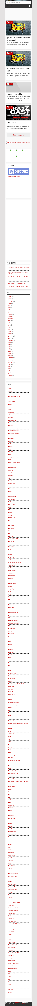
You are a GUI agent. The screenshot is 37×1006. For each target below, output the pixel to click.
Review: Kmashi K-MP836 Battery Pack (17, 283)
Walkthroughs (11, 960)
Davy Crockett (11, 504)
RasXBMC (10, 813)
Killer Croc (10, 641)
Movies (10, 699)
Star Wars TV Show (12, 876)
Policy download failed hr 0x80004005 (17, 784)
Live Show (10, 668)
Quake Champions (12, 799)
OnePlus (10, 736)
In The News (11, 625)
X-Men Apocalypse (12, 973)
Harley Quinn (11, 604)
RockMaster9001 (12, 834)
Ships (9, 847)
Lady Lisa (10, 649)
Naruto (9, 707)
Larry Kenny (11, 652)
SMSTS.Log (11, 857)
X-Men (9, 971)
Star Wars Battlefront (13, 873)
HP (9, 615)
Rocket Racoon (12, 831)
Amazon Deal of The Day (14, 396)
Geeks (9, 567)
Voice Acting (11, 955)
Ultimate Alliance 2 (12, 944)
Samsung (10, 836)
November (10, 336)
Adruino (10, 391)
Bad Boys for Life (12, 420)
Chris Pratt (10, 472)
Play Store (10, 757)
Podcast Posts (11, 776)
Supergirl (10, 892)
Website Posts (11, 965)
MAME (9, 670)
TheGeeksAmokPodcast (14, 923)
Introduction (11, 633)
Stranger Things (12, 884)
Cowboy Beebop (12, 496)
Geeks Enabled (11, 570)
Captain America (12, 467)
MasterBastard (11, 686)
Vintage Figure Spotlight (13, 952)
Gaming (10, 554)
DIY (9, 523)
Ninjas (9, 715)
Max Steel (10, 689)
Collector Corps (12, 483)
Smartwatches (11, 855)
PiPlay (9, 749)
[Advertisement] (21, 11)
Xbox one (10, 981)
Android (10, 399)
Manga (9, 675)
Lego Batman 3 (11, 654)
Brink (9, 454)
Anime (9, 407)
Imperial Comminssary (13, 623)
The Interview (11, 913)
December (10, 335)
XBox (9, 979)
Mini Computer (11, 694)
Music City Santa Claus (13, 702)
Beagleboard (11, 441)
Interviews (10, 631)
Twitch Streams (11, 942)
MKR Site (23, 1003)
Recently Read (11, 818)
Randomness (11, 805)
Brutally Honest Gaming (13, 457)
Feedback (10, 544)
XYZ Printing (11, 989)
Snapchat (10, 860)
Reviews (10, 826)
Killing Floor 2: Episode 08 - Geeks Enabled (18, 276)
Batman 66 (10, 425)
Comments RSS (28, 1005)
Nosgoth (10, 728)
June (9, 307)
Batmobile (10, 436)
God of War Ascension (13, 581)
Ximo (9, 987)
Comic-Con (11, 488)
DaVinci (10, 501)
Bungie (9, 459)
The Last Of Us (11, 918)
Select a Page (10, 6)
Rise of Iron (11, 828)
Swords (10, 900)
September (10, 301)
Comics (10, 491)
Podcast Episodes (12, 770)
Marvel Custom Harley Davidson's (16, 683)
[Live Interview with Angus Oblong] (18, 87)
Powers (10, 789)
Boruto (9, 449)
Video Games (11, 950)
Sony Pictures (11, 865)
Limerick (10, 662)
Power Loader (11, 786)
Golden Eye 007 (12, 583)
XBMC (9, 976)
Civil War (10, 478)
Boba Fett (10, 446)
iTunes (9, 639)
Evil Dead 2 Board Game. (14, 538)
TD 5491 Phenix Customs (14, 902)
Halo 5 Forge (11, 599)
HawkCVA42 (11, 607)
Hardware (10, 602)
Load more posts (18, 135)
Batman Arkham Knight (13, 430)
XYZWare (10, 992)
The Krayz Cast (12, 915)
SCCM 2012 (11, 842)
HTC (9, 617)
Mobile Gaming (11, 697)
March (9, 312)
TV (9, 937)
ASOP (9, 414)
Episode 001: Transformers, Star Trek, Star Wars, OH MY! (18, 70)
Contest (10, 494)
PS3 (9, 794)
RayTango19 (11, 815)
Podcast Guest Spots (13, 773)
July (9, 305)
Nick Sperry (11, 712)
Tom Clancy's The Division (14, 929)
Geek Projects (11, 565)
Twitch (9, 939)
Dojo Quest (11, 525)
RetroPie (10, 823)
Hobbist (10, 610)
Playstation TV (11, 763)
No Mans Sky (11, 720)
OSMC (9, 741)
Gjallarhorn (10, 578)
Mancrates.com (12, 673)
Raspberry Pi (11, 807)
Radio (9, 802)
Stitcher (10, 881)
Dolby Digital (11, 528)
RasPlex (10, 810)
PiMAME (10, 747)
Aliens (9, 393)
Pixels (9, 752)
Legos (9, 657)
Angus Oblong (11, 401)
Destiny (10, 515)
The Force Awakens (13, 910)
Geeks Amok (17, 1002)
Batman (10, 422)
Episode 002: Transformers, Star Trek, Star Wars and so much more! (18, 39)
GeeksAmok (11, 573)
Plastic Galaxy (11, 755)
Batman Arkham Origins (13, 433)
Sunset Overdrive (12, 889)
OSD (9, 739)
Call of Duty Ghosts (12, 465)
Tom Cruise (11, 931)
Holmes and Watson (13, 612)
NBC (9, 710)
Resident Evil (11, 821)
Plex (9, 765)
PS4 (9, 797)
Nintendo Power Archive (13, 718)
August (9, 303)
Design (10, 512)
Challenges (10, 470)
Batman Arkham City (13, 428)
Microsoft (10, 691)
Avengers (10, 417)
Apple (9, 409)
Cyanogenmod (11, 499)
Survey (10, 897)
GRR (9, 594)
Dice (9, 520)
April (9, 311)
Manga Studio (11, 678)
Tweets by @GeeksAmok (14, 176)
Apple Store (11, 412)
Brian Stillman (11, 451)
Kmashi (10, 644)
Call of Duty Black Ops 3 (14, 462)
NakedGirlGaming (12, 705)
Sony (9, 863)
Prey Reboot (11, 791)
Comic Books (11, 486)
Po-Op (9, 768)
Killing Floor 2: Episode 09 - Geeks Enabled (18, 286)
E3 (9, 530)
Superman (10, 894)
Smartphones (11, 852)
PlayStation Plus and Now (14, 760)
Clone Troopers (12, 480)
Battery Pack (11, 438)
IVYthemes (17, 1003)
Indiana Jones (11, 628)
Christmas (10, 475)
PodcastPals (11, 778)
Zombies (10, 995)
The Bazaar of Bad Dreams (14, 907)
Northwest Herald (12, 726)
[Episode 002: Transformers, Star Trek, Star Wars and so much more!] (18, 28)
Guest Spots (11, 596)
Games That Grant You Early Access (16, 280)
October (10, 299)
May (9, 309)
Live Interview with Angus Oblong (15, 94)
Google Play (11, 588)
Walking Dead (11, 958)
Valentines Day (11, 947)
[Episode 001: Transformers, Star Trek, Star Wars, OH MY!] (18, 59)
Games (10, 552)
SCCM (9, 839)
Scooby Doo (11, 844)
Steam (9, 879)
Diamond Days (11, 517)
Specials (10, 868)
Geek (9, 559)
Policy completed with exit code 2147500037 (18, 781)
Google (10, 586)
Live (9, 665)
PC (9, 744)
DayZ (9, 507)
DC (9, 509)
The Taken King (12, 921)
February (10, 296)
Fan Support (11, 541)
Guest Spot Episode (12, 122)
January (10, 298)
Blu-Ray (10, 443)
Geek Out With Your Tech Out (15, 562)
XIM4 (9, 984)
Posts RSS (20, 1005)
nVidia (9, 731)
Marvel (9, 681)
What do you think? (12, 968)
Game (9, 549)
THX (9, 926)
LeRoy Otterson (12, 660)
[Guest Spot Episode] (18, 113)
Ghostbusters (11, 575)
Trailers (10, 934)
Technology (11, 905)
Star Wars (10, 871)
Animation (10, 404)
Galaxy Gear (11, 546)
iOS (9, 636)
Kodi (9, 646)
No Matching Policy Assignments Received (18, 723)
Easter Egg (10, 536)
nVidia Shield (11, 733)
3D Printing (10, 388)
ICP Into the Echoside (13, 620)
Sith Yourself (11, 849)
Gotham (10, 591)
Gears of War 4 (11, 557)
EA (9, 533)
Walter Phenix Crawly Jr (13, 963)
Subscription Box (12, 886)
